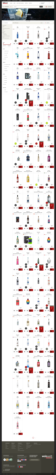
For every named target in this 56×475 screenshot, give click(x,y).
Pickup (6, 447)
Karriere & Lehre (19, 446)
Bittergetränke (4, 25)
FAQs (6, 444)
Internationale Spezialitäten (6, 28)
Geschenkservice (13, 445)
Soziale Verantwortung (20, 448)
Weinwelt (20, 0)
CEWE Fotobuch (28, 447)
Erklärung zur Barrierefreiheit (21, 450)
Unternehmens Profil (20, 444)
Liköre (3, 29)
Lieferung (6, 446)
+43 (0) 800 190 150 (7, 469)
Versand (6, 445)
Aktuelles (19, 445)
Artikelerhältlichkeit (13, 446)
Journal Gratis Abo (13, 448)
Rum (3, 30)
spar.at (27, 448)
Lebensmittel (9, 0)
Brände (3, 26)
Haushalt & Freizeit (14, 0)
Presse (18, 447)
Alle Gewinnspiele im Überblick (37, 444)
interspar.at (27, 444)
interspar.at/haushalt (28, 446)
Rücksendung (7, 448)
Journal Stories (13, 447)
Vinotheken (12, 444)
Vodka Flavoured (5, 34)
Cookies (19, 449)
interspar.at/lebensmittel (29, 445)
